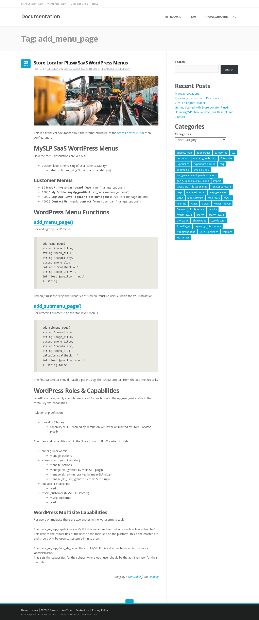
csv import (183, 158)
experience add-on (204, 164)
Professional (197, 209)
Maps (180, 198)
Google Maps (201, 169)
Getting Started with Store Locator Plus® (202, 107)
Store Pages (183, 226)
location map (199, 186)
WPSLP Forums (49, 610)
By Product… (173, 16)
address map (184, 152)
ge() (77, 306)
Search (180, 62)
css (233, 152)
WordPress (183, 237)
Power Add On (222, 203)
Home (24, 610)
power (205, 203)
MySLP (227, 198)
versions (227, 232)
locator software (221, 186)
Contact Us (82, 610)
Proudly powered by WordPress (38, 614)
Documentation (79, 3)
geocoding (183, 169)
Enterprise (226, 158)
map (179, 192)
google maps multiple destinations (197, 175)
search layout (216, 215)
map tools (214, 198)
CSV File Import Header (190, 103)
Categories (183, 134)
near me (181, 203)
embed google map (204, 158)
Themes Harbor (88, 614)
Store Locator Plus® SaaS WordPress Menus (81, 63)
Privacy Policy (100, 610)
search (200, 215)
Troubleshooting (217, 16)
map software (195, 198)
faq (222, 164)
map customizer (195, 192)
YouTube (67, 610)
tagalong (200, 226)
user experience (209, 232)
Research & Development (116, 68)
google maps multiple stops (193, 181)
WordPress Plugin (56, 3)
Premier (181, 209)
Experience (183, 164)
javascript (182, 186)
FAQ (193, 16)
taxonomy (215, 226)
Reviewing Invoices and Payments (197, 98)
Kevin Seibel (133, 577)
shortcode (183, 220)
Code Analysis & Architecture (82, 68)
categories (221, 152)
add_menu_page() (53, 222)
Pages (194, 203)
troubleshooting (186, 232)
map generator (218, 192)
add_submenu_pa (53, 306)
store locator (218, 220)
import (217, 181)
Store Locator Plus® (32, 3)
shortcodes (199, 220)
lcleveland (53, 68)
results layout (184, 215)
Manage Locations (187, 93)
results (213, 209)
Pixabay (153, 577)
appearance (203, 152)
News (95, 3)
